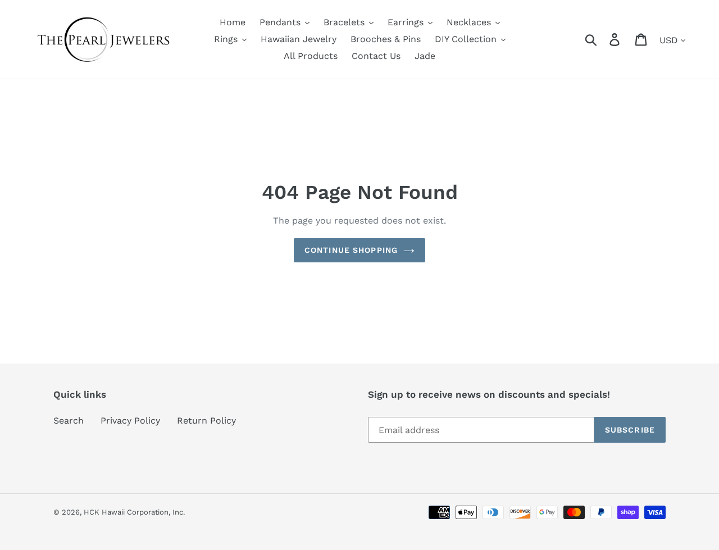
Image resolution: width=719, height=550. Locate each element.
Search (68, 420)
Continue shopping (351, 250)
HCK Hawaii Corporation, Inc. (134, 512)
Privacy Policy (130, 420)
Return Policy (206, 420)
